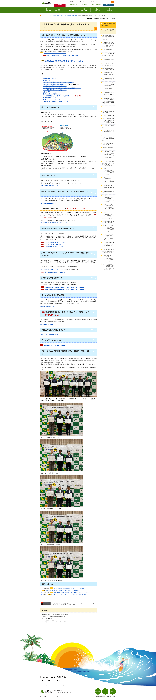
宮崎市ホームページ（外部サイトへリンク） (55, 53)
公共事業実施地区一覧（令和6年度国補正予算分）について (108, 187)
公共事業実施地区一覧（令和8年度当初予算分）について (108, 74)
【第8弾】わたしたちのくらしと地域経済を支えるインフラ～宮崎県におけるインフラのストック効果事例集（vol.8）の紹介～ (108, 198)
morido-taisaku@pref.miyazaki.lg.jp (58, 622)
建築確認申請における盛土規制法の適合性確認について (64, 96)
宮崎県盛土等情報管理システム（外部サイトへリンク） (65, 61)
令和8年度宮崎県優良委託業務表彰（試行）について (108, 64)
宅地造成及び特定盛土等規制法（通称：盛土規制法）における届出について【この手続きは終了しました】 (108, 120)
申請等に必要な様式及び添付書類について (56, 90)
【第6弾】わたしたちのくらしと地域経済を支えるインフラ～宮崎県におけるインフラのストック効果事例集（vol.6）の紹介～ (108, 258)
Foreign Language (85, 1)
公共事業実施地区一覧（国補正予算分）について (108, 222)
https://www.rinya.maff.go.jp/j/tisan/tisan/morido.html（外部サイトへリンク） (70, 594)
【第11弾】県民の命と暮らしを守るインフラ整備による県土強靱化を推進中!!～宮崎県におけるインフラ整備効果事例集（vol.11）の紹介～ (108, 155)
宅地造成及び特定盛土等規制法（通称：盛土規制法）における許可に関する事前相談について (108, 37)
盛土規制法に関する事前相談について (52, 94)
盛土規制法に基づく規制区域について (108, 126)
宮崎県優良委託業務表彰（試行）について (107, 144)
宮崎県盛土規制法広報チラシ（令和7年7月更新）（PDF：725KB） (62, 55)
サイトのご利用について (46, 686)
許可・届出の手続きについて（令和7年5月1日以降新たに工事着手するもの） (62, 88)
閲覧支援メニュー (74, 1)
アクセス (105, 691)
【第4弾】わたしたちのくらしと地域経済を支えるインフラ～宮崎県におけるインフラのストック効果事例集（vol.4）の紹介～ (108, 228)
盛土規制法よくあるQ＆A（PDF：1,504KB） (55, 345)
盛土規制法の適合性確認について (48, 324)
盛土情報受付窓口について (49, 98)
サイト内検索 (92, 2)
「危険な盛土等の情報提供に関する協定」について (55, 101)
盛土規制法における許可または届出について (52, 269)
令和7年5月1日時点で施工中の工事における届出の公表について (58, 82)
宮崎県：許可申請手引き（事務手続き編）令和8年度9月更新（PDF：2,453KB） (64, 287)
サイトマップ (71, 686)
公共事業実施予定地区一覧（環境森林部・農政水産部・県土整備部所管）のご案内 (108, 244)
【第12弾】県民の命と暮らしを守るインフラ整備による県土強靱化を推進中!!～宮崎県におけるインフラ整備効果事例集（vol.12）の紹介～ (108, 86)
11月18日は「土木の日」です (108, 107)
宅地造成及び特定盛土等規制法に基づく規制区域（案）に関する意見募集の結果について (108, 138)
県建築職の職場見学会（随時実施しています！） (108, 79)
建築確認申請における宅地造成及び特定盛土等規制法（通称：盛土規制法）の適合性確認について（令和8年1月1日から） (108, 101)
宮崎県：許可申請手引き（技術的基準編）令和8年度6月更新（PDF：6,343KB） (64, 289)
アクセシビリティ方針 (60, 686)
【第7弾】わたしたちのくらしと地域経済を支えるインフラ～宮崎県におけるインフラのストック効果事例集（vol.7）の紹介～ (108, 237)
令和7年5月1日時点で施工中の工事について (53, 84)
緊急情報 (60, 4)
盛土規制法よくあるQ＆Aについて (51, 100)
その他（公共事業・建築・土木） (70, 15)
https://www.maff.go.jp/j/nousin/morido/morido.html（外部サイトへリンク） (72, 592)
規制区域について (47, 80)
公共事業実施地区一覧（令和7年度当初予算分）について (108, 131)
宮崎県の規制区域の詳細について (49, 185)
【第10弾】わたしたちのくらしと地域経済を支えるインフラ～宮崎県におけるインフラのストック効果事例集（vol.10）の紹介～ (108, 215)
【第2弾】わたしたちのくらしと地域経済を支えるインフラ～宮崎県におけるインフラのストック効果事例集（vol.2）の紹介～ (108, 171)
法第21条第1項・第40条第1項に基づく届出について (54, 222)
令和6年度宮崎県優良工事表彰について (108, 192)
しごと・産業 (48, 15)
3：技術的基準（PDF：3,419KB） (54, 246)
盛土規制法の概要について (49, 78)
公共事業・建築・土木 (57, 15)
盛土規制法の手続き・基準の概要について (54, 86)
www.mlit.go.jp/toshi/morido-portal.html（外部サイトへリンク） (69, 588)
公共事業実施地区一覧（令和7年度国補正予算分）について (108, 94)
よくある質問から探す (96, 4)
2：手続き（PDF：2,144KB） (53, 244)
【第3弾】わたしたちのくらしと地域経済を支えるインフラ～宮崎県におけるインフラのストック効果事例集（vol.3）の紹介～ (108, 180)
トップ (43, 15)
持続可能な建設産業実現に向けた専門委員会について (108, 69)
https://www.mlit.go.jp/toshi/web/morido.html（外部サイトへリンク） (62, 590)
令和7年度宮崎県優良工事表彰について (108, 112)
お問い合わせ (97, 691)
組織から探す (84, 4)
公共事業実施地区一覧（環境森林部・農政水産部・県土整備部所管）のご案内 (108, 251)
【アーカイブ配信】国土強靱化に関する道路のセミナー (108, 55)
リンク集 (80, 686)
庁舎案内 (112, 691)
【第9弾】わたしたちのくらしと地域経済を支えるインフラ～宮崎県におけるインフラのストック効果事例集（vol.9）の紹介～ (108, 207)
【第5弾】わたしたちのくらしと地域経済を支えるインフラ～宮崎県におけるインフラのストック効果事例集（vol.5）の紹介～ (108, 267)
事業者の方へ (108, 4)
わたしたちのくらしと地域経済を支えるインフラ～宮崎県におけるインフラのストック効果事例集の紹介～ (108, 163)
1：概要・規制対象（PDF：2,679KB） (55, 242)
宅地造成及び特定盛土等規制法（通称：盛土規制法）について (108, 31)
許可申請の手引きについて (49, 92)
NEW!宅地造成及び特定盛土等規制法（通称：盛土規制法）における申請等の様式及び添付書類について (108, 44)
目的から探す (72, 4)
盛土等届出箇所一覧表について (108, 50)
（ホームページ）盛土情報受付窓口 (49, 334)
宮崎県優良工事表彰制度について (108, 148)
